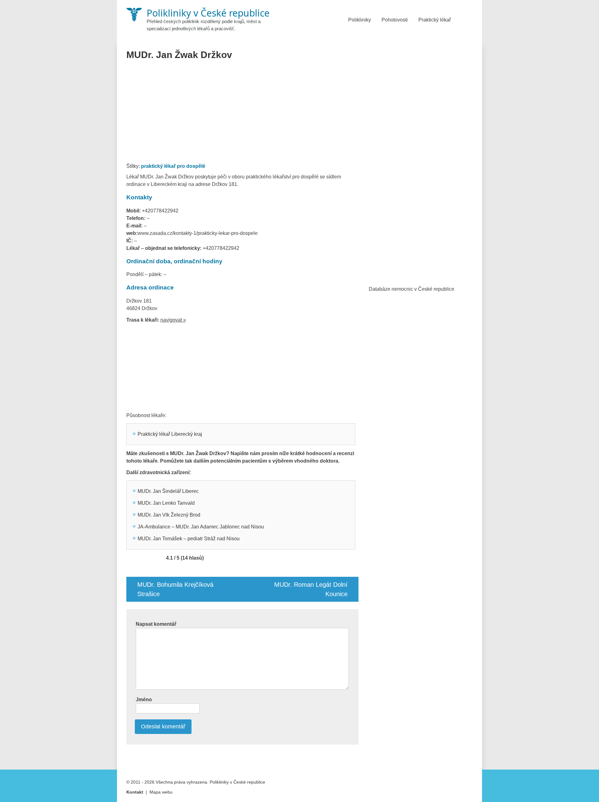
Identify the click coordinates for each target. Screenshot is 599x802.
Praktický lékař (434, 19)
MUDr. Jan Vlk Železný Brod (169, 515)
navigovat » (173, 320)
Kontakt (134, 792)
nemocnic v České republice (423, 289)
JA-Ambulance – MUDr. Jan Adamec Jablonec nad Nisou (201, 526)
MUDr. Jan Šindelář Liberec (168, 491)
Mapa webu (161, 792)
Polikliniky (359, 19)
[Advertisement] (242, 113)
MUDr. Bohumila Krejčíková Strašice (175, 589)
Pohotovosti (395, 19)
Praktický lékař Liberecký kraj (170, 434)
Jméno (144, 699)
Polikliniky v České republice (237, 782)
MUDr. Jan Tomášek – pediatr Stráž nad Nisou (189, 538)
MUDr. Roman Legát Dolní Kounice (311, 589)
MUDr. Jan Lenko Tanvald (166, 503)
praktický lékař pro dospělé (173, 166)
